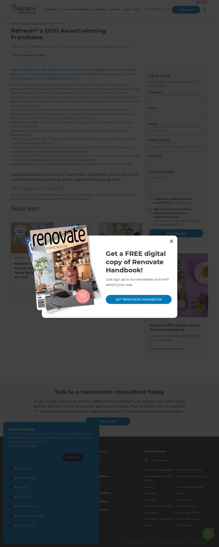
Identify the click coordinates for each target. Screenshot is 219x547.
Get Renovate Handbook (138, 299)
